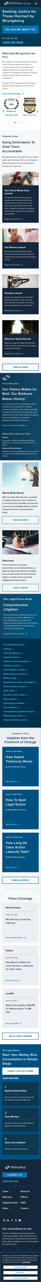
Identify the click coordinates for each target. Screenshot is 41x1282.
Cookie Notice (26, 1262)
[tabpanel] (11, 107)
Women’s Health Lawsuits (15, 719)
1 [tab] (14, 122)
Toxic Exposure (10, 707)
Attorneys (7, 1196)
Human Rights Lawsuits (14, 669)
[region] (20, 1267)
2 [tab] (17, 122)
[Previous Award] (3, 111)
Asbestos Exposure (12, 653)
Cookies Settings (20, 1267)
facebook (12, 1220)
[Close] (38, 1255)
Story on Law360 (12, 1023)
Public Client (9, 690)
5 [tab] (26, 122)
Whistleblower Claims (13, 715)
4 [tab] (23, 122)
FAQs (23, 1202)
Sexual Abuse (9, 699)
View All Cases (20, 367)
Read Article (11, 781)
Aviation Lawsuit (10, 657)
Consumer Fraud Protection (15, 661)
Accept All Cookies (20, 1278)
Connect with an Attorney (20, 1071)
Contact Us (14, 1174)
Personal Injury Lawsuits (14, 686)
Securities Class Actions (14, 694)
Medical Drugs (10, 678)
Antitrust (7, 648)
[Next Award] (37, 111)
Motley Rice (16, 1168)
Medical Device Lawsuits (14, 673)
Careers (24, 1208)
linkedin (8, 1220)
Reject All (20, 1273)
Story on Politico (12, 980)
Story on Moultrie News (14, 937)
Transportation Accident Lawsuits (18, 711)
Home (5, 1208)
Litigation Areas (10, 1202)
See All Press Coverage (20, 1036)
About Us (25, 1191)
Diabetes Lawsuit (11, 665)
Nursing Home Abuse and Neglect (19, 682)
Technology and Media (13, 703)
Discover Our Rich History (14, 425)
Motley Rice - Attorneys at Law (12, 3)
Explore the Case (12, 219)
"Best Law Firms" (30, 115)
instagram (4, 1220)
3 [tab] (20, 122)
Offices (24, 1196)
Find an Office (20, 520)
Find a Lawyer (20, 587)
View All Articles (20, 880)
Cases (5, 1191)
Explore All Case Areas (13, 633)
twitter (16, 1220)
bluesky (20, 1220)
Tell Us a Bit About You (20, 29)
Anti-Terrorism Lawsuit (13, 644)
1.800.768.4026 (24, 3)
